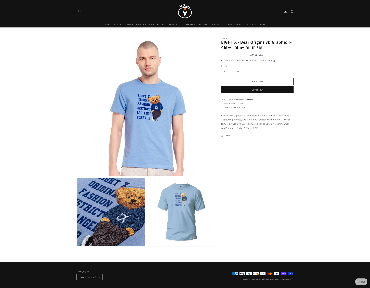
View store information (234, 107)
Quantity (224, 66)
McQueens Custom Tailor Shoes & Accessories (263, 279)
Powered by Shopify (286, 279)
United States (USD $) (88, 277)
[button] (80, 11)
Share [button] (227, 135)
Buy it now (257, 89)
